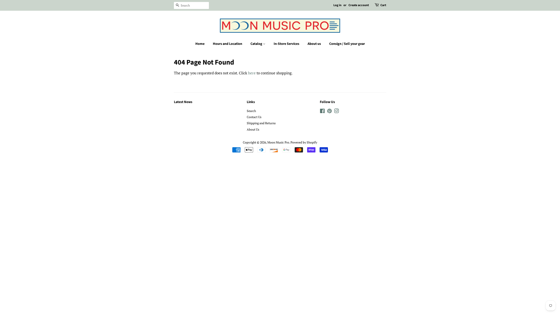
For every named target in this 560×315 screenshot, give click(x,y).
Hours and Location (227, 43)
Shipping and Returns (261, 123)
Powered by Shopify (303, 142)
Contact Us (254, 117)
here (252, 72)
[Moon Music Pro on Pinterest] (329, 112)
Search (251, 111)
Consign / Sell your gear (347, 43)
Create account (358, 5)
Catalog (256, 43)
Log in (337, 5)
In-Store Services (286, 43)
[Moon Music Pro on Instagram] (336, 112)
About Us (253, 129)
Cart (383, 5)
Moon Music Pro (278, 142)
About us (314, 43)
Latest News (183, 102)
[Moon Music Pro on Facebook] (322, 112)
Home (200, 43)
